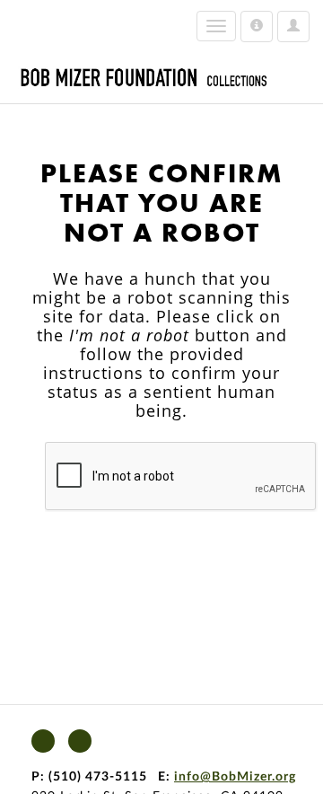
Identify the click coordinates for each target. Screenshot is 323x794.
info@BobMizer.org (235, 777)
